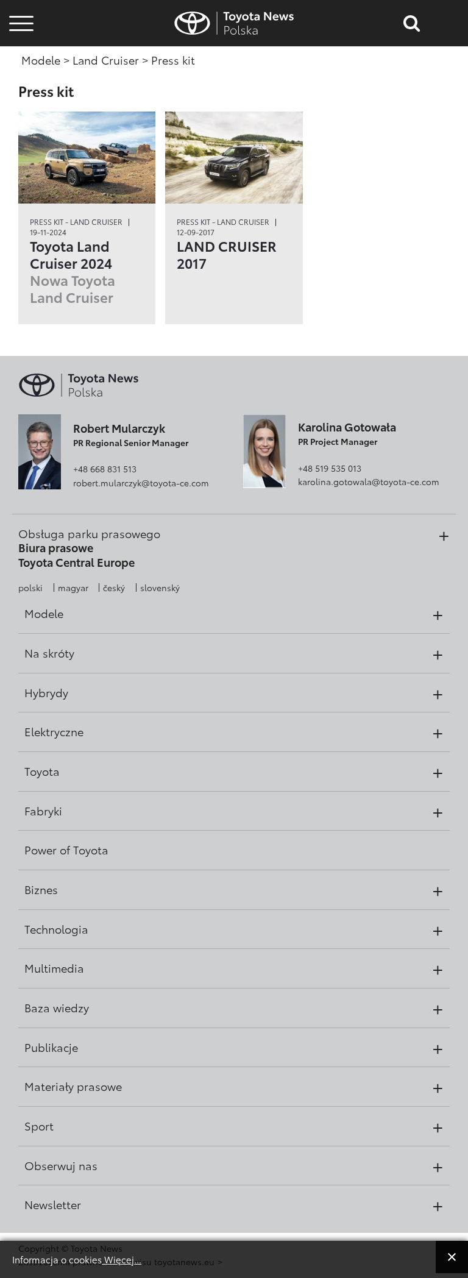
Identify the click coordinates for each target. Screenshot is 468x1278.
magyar (73, 587)
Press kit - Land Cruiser (76, 222)
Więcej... (121, 1259)
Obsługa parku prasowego (89, 533)
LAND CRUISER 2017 (227, 254)
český (114, 587)
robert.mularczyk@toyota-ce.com (141, 483)
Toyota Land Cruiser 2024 (72, 271)
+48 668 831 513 (104, 469)
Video (19, 64)
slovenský (160, 587)
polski (30, 587)
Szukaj (21, 97)
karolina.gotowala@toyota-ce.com (368, 481)
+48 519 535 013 (329, 468)
